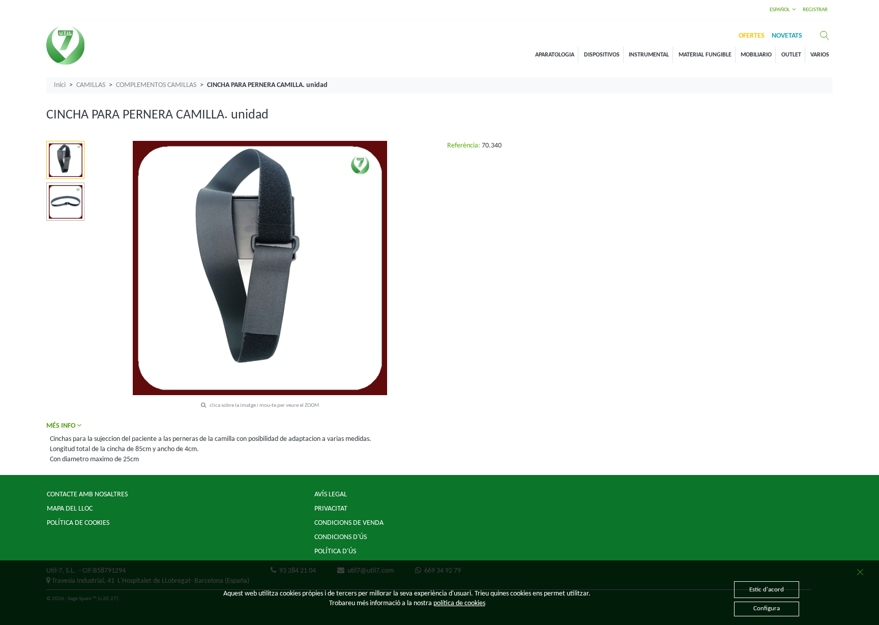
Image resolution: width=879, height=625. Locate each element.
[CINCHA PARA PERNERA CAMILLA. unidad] (65, 160)
